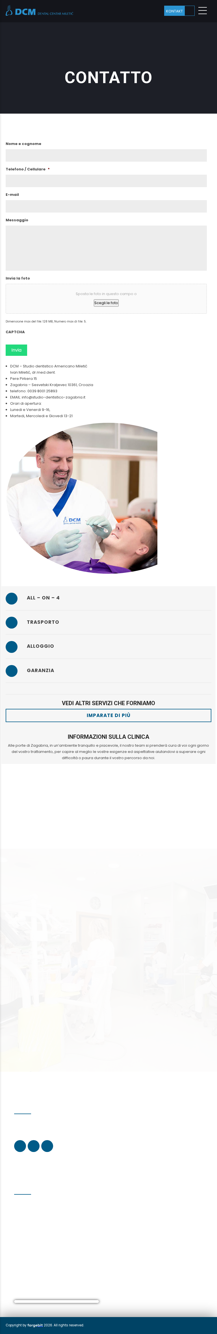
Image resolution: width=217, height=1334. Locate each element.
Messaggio (17, 220)
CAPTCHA (15, 332)
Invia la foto (18, 278)
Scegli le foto (106, 303)
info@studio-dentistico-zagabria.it (53, 1251)
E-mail (12, 194)
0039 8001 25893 (28, 1229)
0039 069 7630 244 (37, 1223)
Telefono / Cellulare (28, 169)
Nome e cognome (23, 144)
